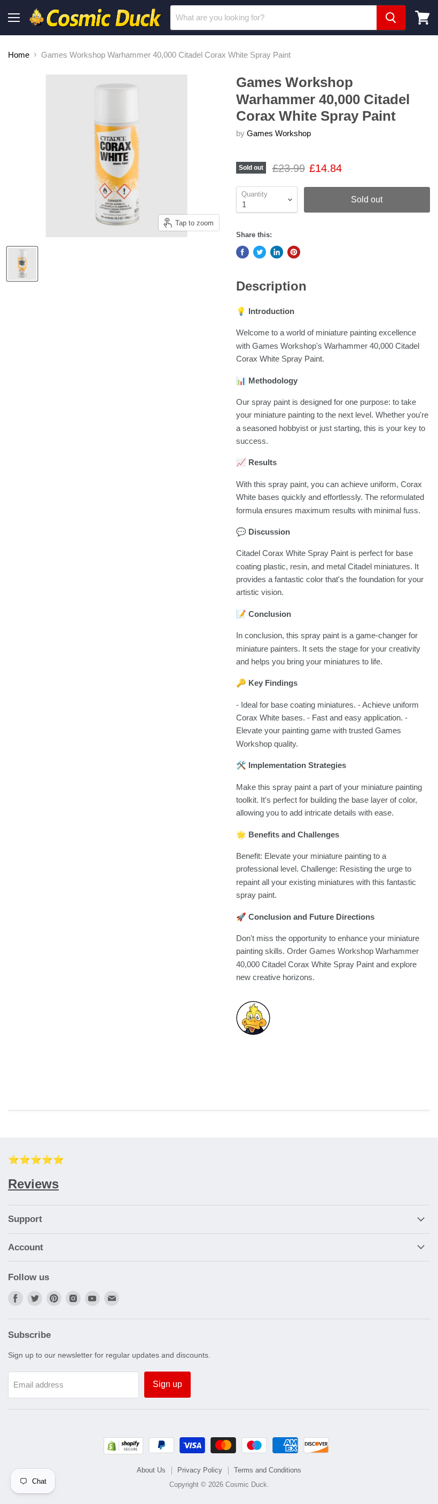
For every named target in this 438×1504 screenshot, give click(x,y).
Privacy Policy (199, 1470)
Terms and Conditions (267, 1470)
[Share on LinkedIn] (276, 252)
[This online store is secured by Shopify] (123, 1451)
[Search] (391, 17)
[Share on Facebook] (242, 252)
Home (18, 54)
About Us (151, 1470)
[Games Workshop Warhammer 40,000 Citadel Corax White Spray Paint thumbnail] (22, 264)
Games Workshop (279, 133)
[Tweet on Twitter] (259, 252)
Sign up (167, 1384)
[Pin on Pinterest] (293, 252)
